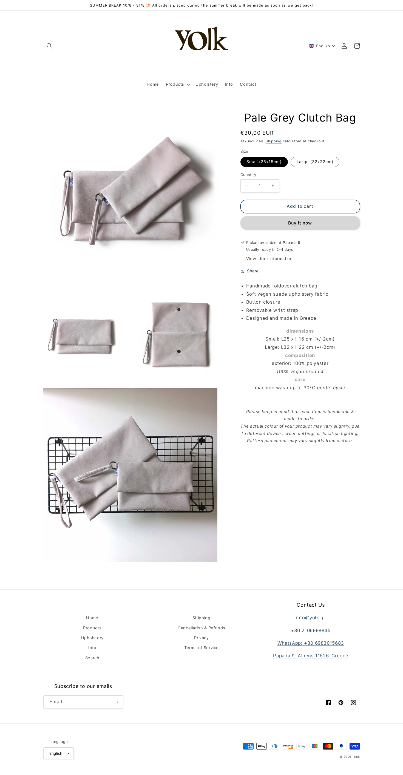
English (56, 753)
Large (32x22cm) (315, 161)
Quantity (248, 174)
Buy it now (300, 222)
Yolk (357, 757)
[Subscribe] (116, 702)
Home (92, 617)
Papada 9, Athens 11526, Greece (310, 655)
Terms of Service (201, 647)
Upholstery (92, 637)
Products (92, 628)
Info (92, 647)
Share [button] (253, 270)
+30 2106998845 (311, 630)
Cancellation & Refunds (201, 628)
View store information (269, 258)
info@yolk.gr (310, 617)
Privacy (201, 637)
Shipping (274, 141)
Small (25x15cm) (264, 161)
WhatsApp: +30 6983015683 (310, 643)
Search (92, 657)
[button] (49, 46)
